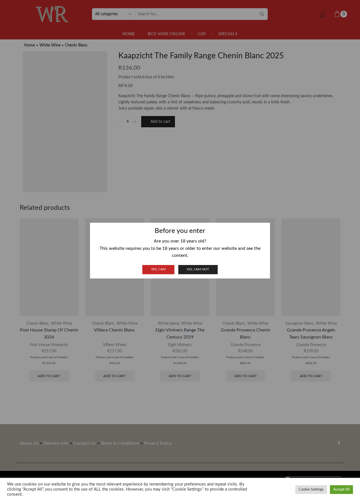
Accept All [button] (341, 489)
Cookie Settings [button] (311, 489)
